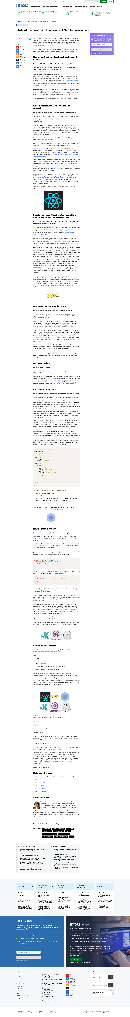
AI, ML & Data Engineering (81, 886)
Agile (72, 836)
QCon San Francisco (49, 993)
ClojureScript (45, 263)
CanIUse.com (67, 231)
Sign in (110, 1)
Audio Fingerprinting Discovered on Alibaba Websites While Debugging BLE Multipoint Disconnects (25, 906)
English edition (57, 1)
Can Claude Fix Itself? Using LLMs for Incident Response (105, 901)
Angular (46, 161)
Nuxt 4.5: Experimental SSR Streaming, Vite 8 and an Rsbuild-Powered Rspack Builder (32, 859)
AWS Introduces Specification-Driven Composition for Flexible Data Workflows (65, 853)
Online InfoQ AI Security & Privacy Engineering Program (52, 975)
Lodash (51, 177)
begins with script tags (39, 85)
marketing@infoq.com (54, 1012)
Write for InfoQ (20, 983)
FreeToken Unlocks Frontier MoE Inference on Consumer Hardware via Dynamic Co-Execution (85, 908)
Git (70, 326)
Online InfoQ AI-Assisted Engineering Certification (53, 988)
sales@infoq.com (31, 1012)
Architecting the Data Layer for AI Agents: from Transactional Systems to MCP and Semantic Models (85, 900)
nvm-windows (71, 383)
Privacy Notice (86, 1012)
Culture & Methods (81, 6)
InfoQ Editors (19, 986)
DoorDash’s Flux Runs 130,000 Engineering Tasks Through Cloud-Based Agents (44, 894)
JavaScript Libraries (59, 828)
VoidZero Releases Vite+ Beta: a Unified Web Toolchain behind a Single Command (31, 854)
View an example (22, 929)
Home (17, 971)
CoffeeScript (37, 267)
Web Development (22, 24)
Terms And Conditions (94, 1012)
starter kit (56, 165)
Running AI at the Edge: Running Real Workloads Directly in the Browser (84, 894)
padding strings (44, 176)
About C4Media (20, 991)
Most (46, 538)
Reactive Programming (61, 836)
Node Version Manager (53, 382)
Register (104, 1)
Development (35, 6)
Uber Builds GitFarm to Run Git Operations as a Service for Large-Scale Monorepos (65, 857)
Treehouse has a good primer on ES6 (67, 243)
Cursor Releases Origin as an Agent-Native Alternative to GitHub (63, 860)
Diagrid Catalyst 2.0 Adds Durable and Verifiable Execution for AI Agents (104, 906)
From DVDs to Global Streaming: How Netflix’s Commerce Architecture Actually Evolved (44, 908)
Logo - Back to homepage (22, 5)
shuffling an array (56, 176)
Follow (30, 39)
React (50, 161)
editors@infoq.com (42, 1012)
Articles (27, 21)
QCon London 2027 (49, 1000)
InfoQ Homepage (20, 21)
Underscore (42, 177)
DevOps (92, 6)
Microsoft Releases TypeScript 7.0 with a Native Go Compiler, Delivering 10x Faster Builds (32, 869)
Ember (57, 161)
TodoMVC (55, 168)
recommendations (71, 51)
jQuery (37, 177)
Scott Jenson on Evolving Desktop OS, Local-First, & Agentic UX (65, 868)
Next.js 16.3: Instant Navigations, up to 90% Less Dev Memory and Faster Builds (32, 850)
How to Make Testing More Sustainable (64, 893)
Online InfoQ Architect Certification (53, 979)
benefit (35, 538)
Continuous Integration (49, 833)
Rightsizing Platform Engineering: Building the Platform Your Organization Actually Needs (65, 899)
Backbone (41, 163)
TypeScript (43, 265)
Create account (20, 974)
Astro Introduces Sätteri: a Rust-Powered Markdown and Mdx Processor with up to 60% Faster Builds (31, 864)
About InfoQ (19, 988)
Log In (18, 976)
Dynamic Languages (64, 833)
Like (37, 34)
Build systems (47, 831)
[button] (101, 49)
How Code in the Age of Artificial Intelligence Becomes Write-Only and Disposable (64, 906)
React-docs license (54, 777)
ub (73, 326)
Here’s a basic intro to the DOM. (70, 80)
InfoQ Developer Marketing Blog (24, 995)
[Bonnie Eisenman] (17, 39)
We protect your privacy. (96, 53)
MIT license (43, 780)
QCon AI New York (48, 996)
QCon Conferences (21, 978)
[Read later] (42, 34)
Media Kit (18, 993)
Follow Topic (74, 823)
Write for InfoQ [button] (65, 1)
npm (66, 325)
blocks (47, 89)
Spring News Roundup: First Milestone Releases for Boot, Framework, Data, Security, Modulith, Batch (65, 864)
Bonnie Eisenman (21, 39)
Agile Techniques (47, 836)
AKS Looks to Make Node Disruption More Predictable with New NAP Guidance (104, 894)
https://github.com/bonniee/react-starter (48, 651)
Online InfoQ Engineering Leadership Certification (53, 984)
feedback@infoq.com (21, 1012)
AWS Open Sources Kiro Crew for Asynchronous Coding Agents (65, 850)
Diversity (18, 998)
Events (99, 6)
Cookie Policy (103, 1012)
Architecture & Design (50, 6)
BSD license (46, 792)
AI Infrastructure (66, 6)
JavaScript (70, 828)
